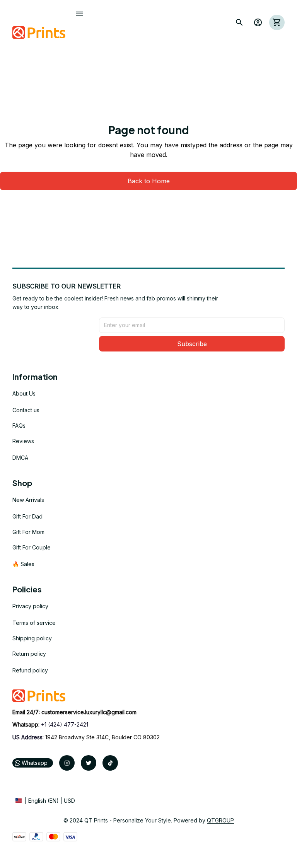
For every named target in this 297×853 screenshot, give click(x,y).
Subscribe (192, 344)
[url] (89, 712)
